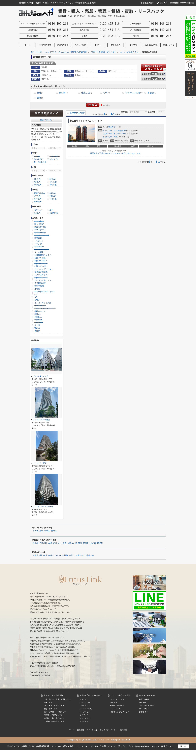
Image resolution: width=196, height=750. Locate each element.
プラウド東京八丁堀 (40, 376)
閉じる (183, 746)
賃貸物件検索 (45, 45)
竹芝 (40, 92)
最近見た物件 (148, 3)
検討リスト (164, 3)
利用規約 (123, 730)
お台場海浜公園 (120, 130)
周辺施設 (142, 702)
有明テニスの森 (133, 92)
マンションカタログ (147, 706)
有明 (106, 92)
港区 (110, 127)
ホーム (27, 45)
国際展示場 (72, 543)
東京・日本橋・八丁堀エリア (55, 712)
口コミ (98, 45)
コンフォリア (85, 718)
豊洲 (40, 97)
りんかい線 (107, 133)
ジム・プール (115, 709)
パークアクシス (86, 709)
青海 (115, 137)
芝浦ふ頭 (86, 92)
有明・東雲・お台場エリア (54, 706)
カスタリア (84, 721)
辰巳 (60, 543)
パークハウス (85, 706)
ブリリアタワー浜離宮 (41, 420)
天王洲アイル (79, 555)
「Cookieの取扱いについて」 (145, 746)
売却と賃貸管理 (150, 45)
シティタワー (85, 702)
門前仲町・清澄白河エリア (54, 721)
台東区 (47, 531)
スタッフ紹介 (80, 45)
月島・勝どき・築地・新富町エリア (57, 699)
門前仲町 (43, 543)
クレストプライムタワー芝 (43, 507)
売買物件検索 (62, 45)
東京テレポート (120, 133)
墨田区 (54, 531)
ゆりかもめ (107, 130)
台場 (114, 127)
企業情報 (133, 45)
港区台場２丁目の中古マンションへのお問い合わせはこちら (115, 153)
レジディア (84, 715)
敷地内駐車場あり (117, 706)
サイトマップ (144, 709)
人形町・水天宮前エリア (53, 715)
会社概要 (80, 730)
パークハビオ (85, 712)
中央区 (35, 531)
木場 (50, 543)
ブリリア (83, 699)
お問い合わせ (168, 45)
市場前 (151, 92)
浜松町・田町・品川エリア (54, 718)
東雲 (64, 543)
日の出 (63, 92)
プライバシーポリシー (108, 730)
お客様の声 (115, 45)
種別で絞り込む (46, 120)
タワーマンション (117, 699)
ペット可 (113, 702)
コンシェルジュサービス (119, 712)
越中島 (35, 543)
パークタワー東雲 (39, 463)
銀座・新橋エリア (50, 709)
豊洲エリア (48, 702)
